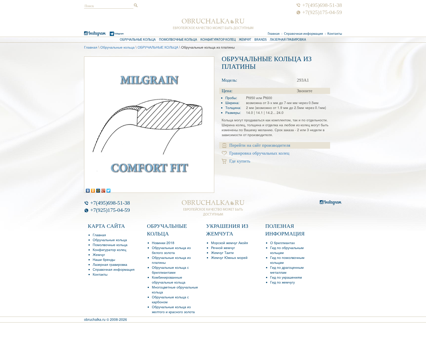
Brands (260, 40)
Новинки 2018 (163, 242)
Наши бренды (104, 259)
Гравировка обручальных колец (259, 153)
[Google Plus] (103, 189)
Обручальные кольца (138, 40)
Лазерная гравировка (288, 40)
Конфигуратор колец (218, 40)
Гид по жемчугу (282, 282)
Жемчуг (245, 40)
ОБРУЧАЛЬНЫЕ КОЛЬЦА (158, 47)
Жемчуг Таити (222, 252)
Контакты (334, 34)
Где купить (239, 161)
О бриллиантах (282, 242)
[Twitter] (108, 189)
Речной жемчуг (223, 247)
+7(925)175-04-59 (322, 12)
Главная (274, 34)
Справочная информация (303, 34)
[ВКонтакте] (87, 189)
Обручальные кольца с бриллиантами (170, 270)
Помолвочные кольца (178, 40)
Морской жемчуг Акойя (229, 242)
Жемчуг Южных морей (229, 257)
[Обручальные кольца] (213, 21)
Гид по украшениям (286, 277)
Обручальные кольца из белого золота (171, 250)
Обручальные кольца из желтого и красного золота (173, 309)
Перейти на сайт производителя (259, 145)
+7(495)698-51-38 (322, 5)
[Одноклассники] (93, 189)
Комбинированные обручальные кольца (168, 280)
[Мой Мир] (98, 189)
